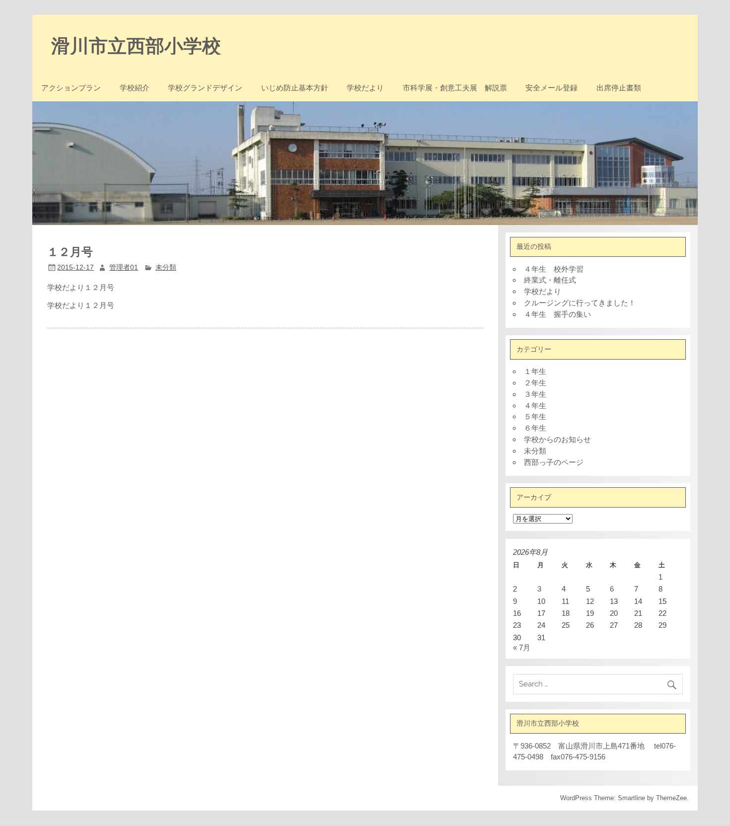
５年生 (535, 416)
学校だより (365, 87)
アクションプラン (71, 87)
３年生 (535, 394)
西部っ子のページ (554, 462)
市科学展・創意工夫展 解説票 (455, 87)
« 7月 (521, 647)
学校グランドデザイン (205, 87)
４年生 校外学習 (554, 269)
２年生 (535, 382)
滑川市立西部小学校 (136, 45)
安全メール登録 (551, 87)
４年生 (535, 405)
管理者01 (123, 267)
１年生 (535, 371)
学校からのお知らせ (557, 439)
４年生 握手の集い (557, 314)
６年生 (535, 428)
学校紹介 (134, 87)
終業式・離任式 (550, 280)
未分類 (165, 267)
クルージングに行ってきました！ (580, 303)
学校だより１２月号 (80, 305)
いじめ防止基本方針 (294, 87)
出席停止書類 (618, 87)
